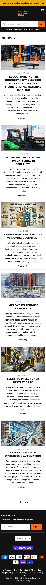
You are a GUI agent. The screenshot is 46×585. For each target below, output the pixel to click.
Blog (15, 570)
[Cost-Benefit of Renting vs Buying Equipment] (23, 215)
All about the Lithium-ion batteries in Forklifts (23, 161)
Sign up (36, 526)
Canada (22, 538)
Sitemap (23, 575)
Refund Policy (21, 573)
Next (27, 502)
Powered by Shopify (23, 581)
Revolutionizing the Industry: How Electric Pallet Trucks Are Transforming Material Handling (23, 83)
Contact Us (24, 570)
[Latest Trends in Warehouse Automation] (23, 433)
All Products (7, 570)
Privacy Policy (36, 570)
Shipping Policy (7, 573)
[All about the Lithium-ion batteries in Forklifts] (23, 138)
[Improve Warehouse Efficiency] (23, 285)
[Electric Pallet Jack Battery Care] (23, 359)
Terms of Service (35, 573)
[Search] (41, 24)
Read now (22, 118)
